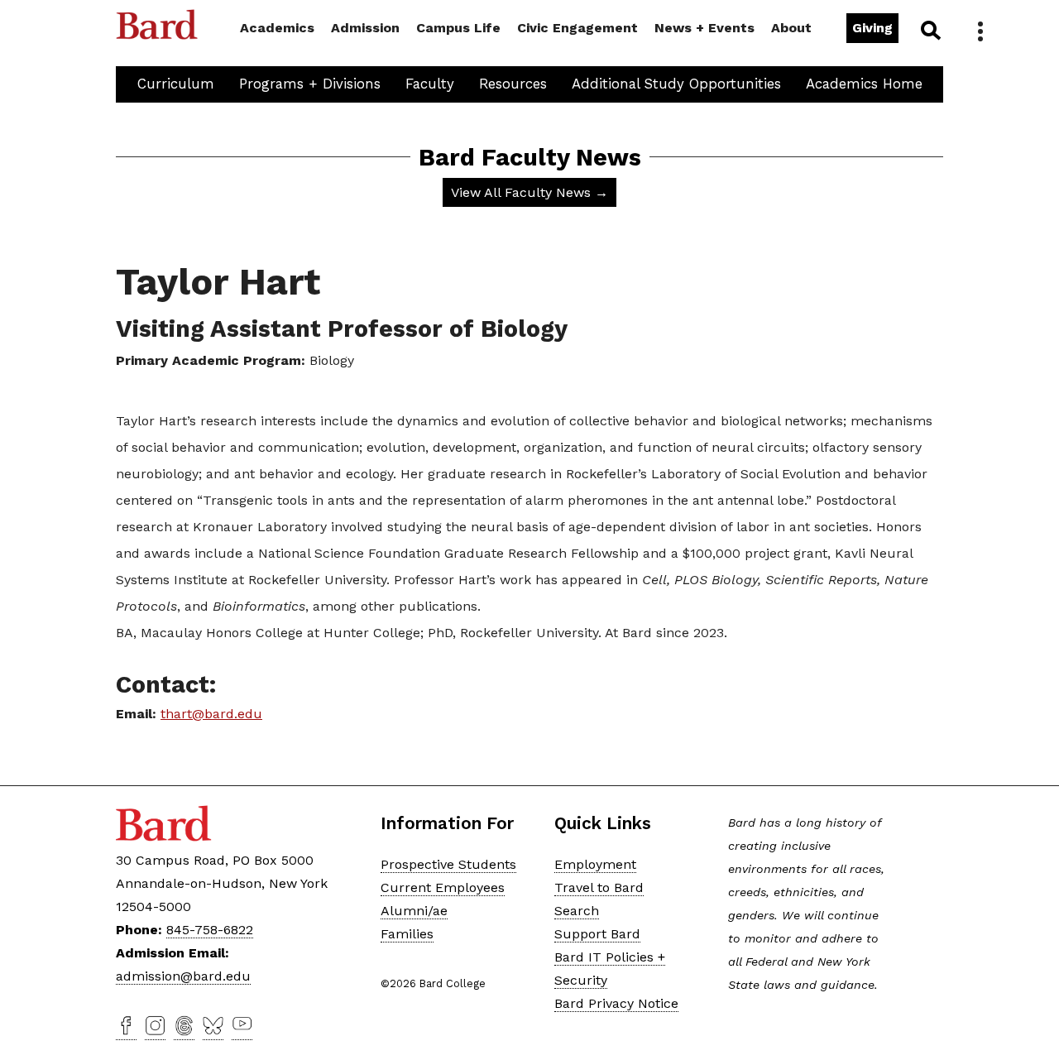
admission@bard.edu (183, 976)
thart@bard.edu (211, 714)
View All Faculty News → (529, 192)
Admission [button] (365, 28)
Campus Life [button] (458, 28)
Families (407, 934)
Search (929, 30)
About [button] (791, 28)
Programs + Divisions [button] (310, 83)
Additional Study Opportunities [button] (676, 83)
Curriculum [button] (175, 83)
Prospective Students (448, 864)
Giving (872, 28)
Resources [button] (513, 83)
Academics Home (864, 83)
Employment (595, 864)
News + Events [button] (704, 28)
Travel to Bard (599, 887)
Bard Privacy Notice (616, 1003)
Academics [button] (277, 28)
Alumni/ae (414, 911)
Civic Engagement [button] (577, 28)
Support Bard (597, 934)
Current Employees (443, 887)
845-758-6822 (209, 930)
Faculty (429, 83)
